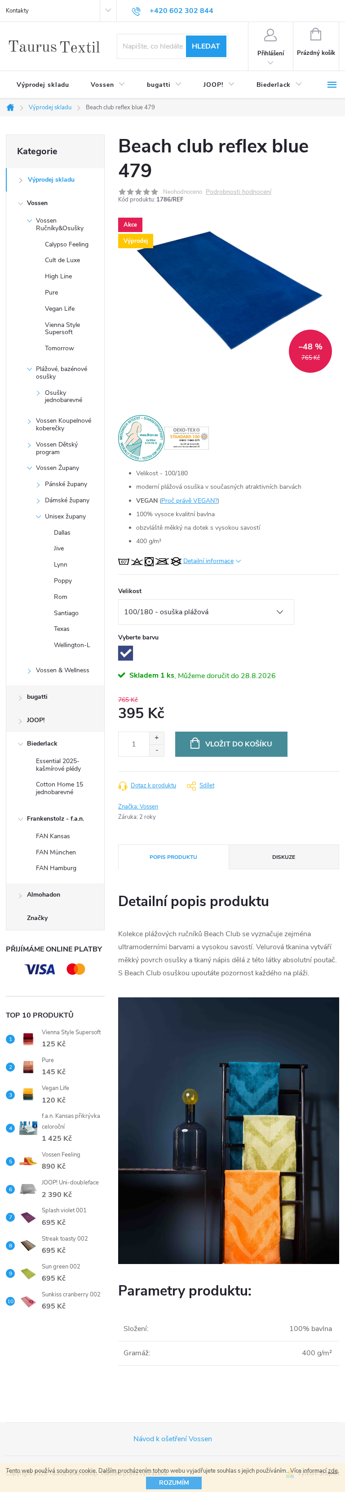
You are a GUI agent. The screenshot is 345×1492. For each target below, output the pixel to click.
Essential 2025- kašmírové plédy (58, 765)
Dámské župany (67, 500)
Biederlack (42, 743)
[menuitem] (43, 85)
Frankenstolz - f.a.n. (55, 818)
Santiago (66, 613)
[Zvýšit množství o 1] (156, 738)
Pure (51, 292)
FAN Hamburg (56, 868)
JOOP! (35, 720)
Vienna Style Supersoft (62, 329)
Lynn (60, 564)
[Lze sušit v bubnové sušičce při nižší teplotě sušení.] (149, 561)
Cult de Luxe (62, 260)
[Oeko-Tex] (186, 437)
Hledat (206, 46)
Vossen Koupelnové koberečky (63, 424)
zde (333, 1471)
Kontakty (17, 11)
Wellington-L (72, 645)
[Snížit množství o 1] (156, 750)
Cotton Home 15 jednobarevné (59, 788)
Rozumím (174, 1483)
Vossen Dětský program (57, 448)
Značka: (138, 807)
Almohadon (43, 894)
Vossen (37, 203)
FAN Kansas (53, 836)
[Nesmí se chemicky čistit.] (176, 561)
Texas (62, 629)
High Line (58, 276)
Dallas (62, 532)
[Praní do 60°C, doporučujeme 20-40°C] (123, 561)
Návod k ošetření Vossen (172, 1439)
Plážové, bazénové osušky (61, 373)
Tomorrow (59, 348)
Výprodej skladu (51, 179)
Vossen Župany (57, 468)
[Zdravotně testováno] (141, 437)
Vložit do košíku (238, 744)
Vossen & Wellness (62, 670)
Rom (60, 597)
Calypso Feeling (66, 244)
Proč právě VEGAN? (189, 500)
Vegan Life (60, 308)
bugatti (37, 696)
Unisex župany (65, 516)
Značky (37, 918)
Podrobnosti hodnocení (238, 192)
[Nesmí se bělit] (137, 561)
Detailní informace (208, 561)
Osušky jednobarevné (63, 397)
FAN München (56, 852)
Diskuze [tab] (283, 857)
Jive (59, 548)
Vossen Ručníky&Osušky (60, 224)
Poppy (63, 580)
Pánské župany (66, 484)
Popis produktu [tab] (173, 857)
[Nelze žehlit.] (162, 561)
